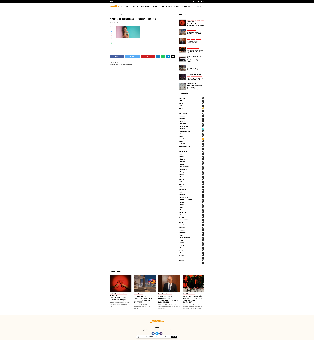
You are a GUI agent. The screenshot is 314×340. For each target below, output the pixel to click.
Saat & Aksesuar (192, 215)
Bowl (192, 103)
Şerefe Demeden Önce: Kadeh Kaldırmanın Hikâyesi (195, 24)
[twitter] (201, 1)
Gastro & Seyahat (192, 131)
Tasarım (192, 245)
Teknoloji (192, 253)
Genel (192, 136)
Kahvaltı (192, 161)
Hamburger (192, 151)
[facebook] (198, 1)
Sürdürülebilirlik (192, 237)
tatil (192, 248)
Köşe (192, 182)
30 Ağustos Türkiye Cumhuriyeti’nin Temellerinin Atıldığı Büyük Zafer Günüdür (195, 43)
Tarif (192, 240)
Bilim (192, 101)
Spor (192, 235)
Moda (192, 202)
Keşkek (192, 174)
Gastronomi (192, 134)
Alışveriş (192, 98)
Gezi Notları (192, 139)
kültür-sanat (192, 187)
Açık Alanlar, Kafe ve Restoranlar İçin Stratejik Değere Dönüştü (194, 70)
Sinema (192, 230)
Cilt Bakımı (192, 113)
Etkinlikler (192, 121)
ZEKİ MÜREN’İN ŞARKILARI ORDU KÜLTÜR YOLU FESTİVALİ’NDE (195, 79)
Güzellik (192, 144)
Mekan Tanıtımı (192, 197)
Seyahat (192, 227)
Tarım (192, 243)
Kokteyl (192, 177)
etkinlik (192, 118)
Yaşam (192, 260)
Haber (192, 149)
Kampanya (192, 169)
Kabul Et (174, 336)
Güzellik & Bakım (192, 146)
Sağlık (192, 217)
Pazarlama (192, 210)
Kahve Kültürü (192, 167)
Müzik (192, 205)
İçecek (192, 156)
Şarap (192, 222)
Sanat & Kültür (192, 220)
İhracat (192, 159)
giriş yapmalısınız (127, 64)
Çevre (192, 111)
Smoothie (192, 232)
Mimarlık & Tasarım (192, 199)
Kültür (192, 184)
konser (192, 179)
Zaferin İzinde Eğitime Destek (194, 60)
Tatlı (192, 250)
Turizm (192, 255)
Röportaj (192, 212)
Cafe (192, 108)
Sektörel (192, 225)
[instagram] (203, 1)
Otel (192, 207)
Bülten (192, 106)
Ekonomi (192, 116)
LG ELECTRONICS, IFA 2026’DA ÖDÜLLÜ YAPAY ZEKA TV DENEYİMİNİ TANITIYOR (194, 34)
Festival (192, 129)
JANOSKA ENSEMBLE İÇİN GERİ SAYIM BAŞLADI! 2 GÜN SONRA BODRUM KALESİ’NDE (195, 52)
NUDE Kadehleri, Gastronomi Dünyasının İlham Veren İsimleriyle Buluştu (194, 90)
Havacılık (192, 154)
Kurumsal (192, 189)
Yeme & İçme (192, 263)
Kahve (192, 164)
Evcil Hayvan (192, 126)
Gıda (192, 141)
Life (192, 192)
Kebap (192, 172)
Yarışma (192, 258)
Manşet (192, 194)
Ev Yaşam (192, 123)
